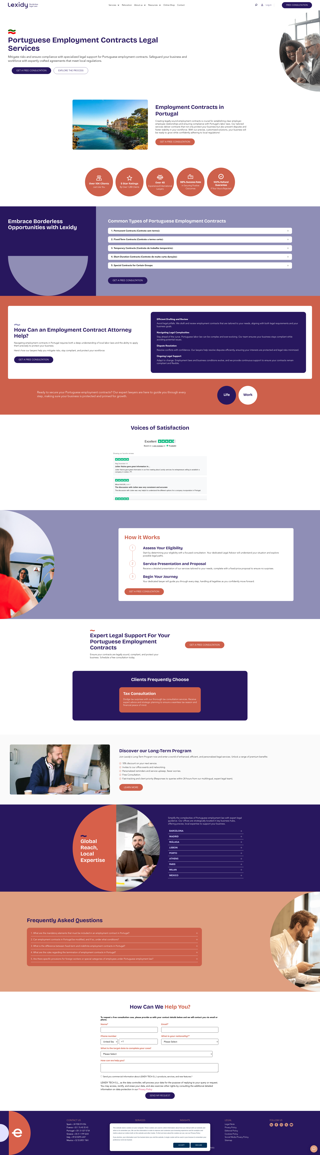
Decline (198, 1145)
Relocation (127, 5)
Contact (181, 5)
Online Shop (169, 5)
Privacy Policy (145, 1089)
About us (138, 5)
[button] (257, 5)
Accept (181, 1145)
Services (112, 5)
